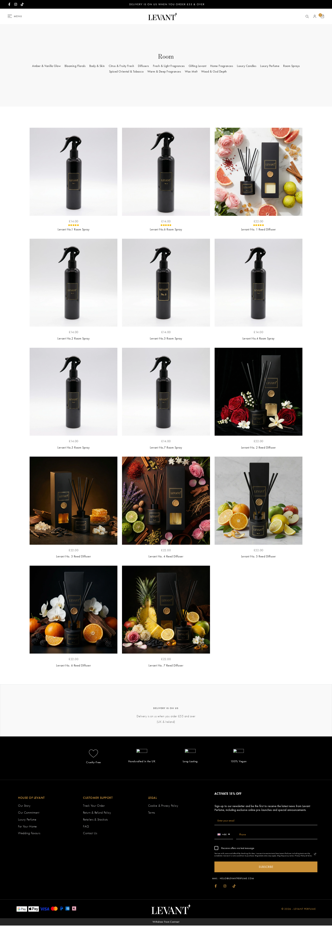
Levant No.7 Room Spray (166, 447)
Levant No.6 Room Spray (166, 229)
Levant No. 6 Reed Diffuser (73, 665)
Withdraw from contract (166, 921)
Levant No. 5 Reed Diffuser (258, 556)
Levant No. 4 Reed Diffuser (166, 556)
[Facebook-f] (215, 886)
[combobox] (223, 834)
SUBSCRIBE (266, 867)
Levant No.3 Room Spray (166, 338)
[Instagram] (224, 886)
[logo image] (162, 16)
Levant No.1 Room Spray (73, 229)
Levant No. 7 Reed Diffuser (166, 665)
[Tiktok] (234, 886)
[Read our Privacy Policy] (315, 854)
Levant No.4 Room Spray (258, 338)
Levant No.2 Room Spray (73, 338)
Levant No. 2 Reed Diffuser (258, 447)
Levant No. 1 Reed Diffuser (258, 229)
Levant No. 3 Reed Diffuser (73, 556)
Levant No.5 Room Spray (73, 447)
